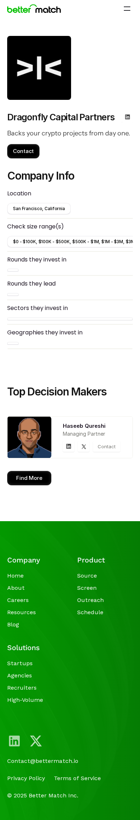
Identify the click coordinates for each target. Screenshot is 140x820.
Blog (13, 624)
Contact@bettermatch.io (42, 761)
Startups (20, 663)
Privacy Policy (26, 778)
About (16, 587)
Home (15, 575)
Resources (21, 612)
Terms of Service (77, 778)
